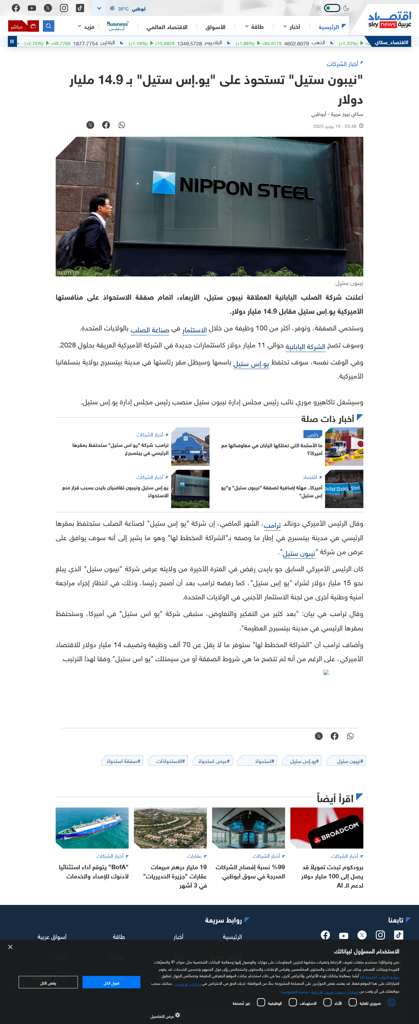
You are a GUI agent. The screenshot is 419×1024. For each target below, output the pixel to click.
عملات (27, 41)
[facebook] (325, 937)
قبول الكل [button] (111, 982)
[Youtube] (32, 8)
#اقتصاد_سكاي (392, 41)
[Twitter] (48, 8)
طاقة (119, 935)
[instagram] (380, 937)
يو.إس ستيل (251, 362)
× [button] (10, 947)
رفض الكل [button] (48, 982)
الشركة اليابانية (305, 345)
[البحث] (48, 26)
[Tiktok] (80, 8)
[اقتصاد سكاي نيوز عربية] (380, 20)
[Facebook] (16, 8)
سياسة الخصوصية (295, 991)
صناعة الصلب (150, 328)
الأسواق (216, 26)
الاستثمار (194, 328)
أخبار (178, 935)
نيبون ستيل (299, 552)
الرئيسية (329, 26)
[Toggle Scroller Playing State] (12, 41)
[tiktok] (398, 937)
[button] (120, 8)
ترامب (272, 524)
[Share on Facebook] (106, 125)
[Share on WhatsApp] (122, 125)
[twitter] (362, 937)
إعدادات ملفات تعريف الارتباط (335, 991)
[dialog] (209, 982)
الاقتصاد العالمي (167, 26)
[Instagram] (64, 8)
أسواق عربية (52, 935)
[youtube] (343, 936)
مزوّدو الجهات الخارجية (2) (379, 976)
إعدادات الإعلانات (187, 983)
